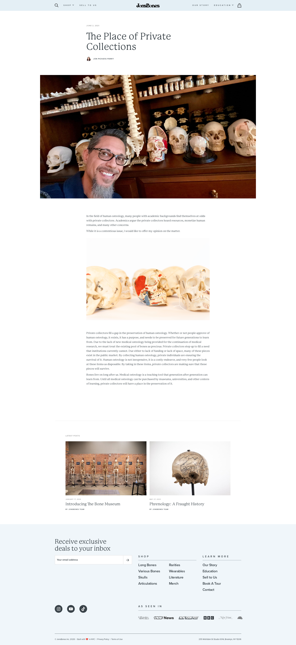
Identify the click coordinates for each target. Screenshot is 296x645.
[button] (69, 5)
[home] (148, 5)
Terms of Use (117, 639)
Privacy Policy (103, 639)
